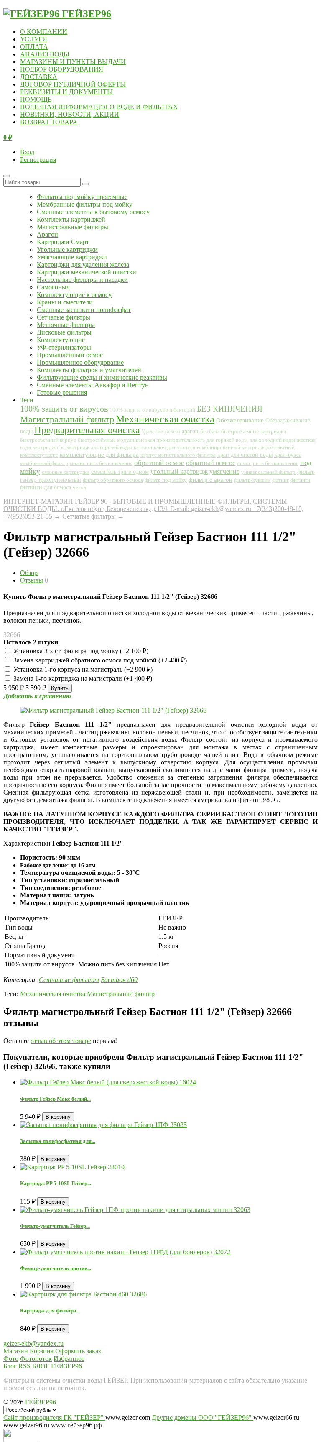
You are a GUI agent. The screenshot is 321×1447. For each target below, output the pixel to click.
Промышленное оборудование (80, 362)
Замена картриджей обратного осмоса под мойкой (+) (99, 660)
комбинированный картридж (231, 447)
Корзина (42, 1351)
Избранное (69, 1358)
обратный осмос (159, 463)
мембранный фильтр (44, 463)
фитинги (300, 480)
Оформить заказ (78, 1351)
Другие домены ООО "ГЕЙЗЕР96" (202, 1417)
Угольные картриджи (67, 249)
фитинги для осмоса (45, 487)
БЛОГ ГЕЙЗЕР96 (57, 1366)
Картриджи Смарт (63, 241)
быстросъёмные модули (106, 440)
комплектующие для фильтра (99, 454)
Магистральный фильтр (67, 419)
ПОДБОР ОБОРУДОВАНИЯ (61, 69)
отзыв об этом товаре (61, 1040)
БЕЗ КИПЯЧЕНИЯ (229, 408)
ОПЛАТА (34, 46)
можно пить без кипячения (101, 463)
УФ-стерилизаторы (64, 347)
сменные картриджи (65, 472)
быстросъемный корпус (48, 440)
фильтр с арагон (210, 479)
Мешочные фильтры (66, 324)
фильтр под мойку (166, 480)
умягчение (224, 471)
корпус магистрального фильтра (178, 455)
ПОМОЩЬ (35, 99)
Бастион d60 (119, 979)
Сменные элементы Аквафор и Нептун (93, 385)
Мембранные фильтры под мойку (84, 204)
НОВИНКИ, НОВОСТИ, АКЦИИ (69, 114)
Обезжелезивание (240, 420)
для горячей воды (227, 440)
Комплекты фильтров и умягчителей (89, 369)
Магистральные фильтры (72, 226)
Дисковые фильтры (64, 332)
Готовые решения (62, 392)
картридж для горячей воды (99, 447)
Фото (10, 1358)
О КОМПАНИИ (43, 31)
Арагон (47, 234)
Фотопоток (36, 1358)
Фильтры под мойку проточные (82, 196)
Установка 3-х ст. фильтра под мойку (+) (80, 650)
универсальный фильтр (268, 472)
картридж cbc (49, 447)
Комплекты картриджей (71, 219)
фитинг (280, 480)
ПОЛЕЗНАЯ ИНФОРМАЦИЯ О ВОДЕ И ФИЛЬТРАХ (99, 106)
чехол (79, 487)
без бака (209, 431)
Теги (26, 400)
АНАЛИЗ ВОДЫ (44, 54)
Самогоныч (53, 287)
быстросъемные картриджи (253, 431)
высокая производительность (170, 440)
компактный (280, 447)
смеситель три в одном (120, 472)
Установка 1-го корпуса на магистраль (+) (82, 669)
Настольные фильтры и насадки (82, 279)
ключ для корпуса (174, 447)
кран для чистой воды (245, 455)
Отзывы (31, 580)
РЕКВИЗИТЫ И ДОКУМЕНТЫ (66, 91)
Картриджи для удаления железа (83, 264)
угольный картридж (179, 471)
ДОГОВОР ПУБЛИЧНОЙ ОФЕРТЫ (73, 84)
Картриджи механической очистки (86, 272)
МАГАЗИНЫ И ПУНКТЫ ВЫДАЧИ (73, 61)
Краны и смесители (65, 302)
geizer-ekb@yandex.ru (33, 1343)
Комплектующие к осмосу (74, 294)
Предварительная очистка (87, 430)
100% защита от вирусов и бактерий (152, 409)
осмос (244, 463)
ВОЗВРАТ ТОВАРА (48, 121)
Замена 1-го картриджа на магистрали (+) (82, 678)
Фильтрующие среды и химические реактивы (102, 377)
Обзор (29, 572)
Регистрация (38, 159)
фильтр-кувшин (252, 480)
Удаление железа (160, 432)
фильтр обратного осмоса (113, 480)
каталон (143, 447)
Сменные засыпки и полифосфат (84, 309)
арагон (190, 431)
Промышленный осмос (70, 354)
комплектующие (39, 455)
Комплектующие (61, 339)
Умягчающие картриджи (72, 257)
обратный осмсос (210, 462)
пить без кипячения (275, 463)
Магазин (15, 1351)
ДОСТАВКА (38, 76)
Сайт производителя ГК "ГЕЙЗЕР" (54, 1417)
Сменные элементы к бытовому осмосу (93, 211)
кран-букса (287, 455)
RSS (24, 1366)
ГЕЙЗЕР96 (40, 1402)
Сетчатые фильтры (63, 317)
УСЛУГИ (33, 39)
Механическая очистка (165, 419)
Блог (10, 1366)
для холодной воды (272, 440)
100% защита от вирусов (64, 408)
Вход (27, 152)
